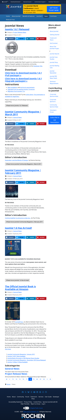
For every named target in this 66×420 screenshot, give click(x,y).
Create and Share (53, 39)
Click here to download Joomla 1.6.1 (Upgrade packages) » (23, 79)
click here (8, 349)
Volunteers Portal (53, 111)
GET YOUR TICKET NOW (53, 9)
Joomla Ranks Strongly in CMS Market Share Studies (23, 358)
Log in (43, 404)
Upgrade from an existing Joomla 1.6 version (21, 89)
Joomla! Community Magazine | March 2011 (23, 113)
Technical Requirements (54, 82)
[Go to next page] (47, 379)
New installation (12, 87)
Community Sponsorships (54, 106)
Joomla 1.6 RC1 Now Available (16, 356)
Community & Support (40, 2)
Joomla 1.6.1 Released (17, 29)
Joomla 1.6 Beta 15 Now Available (18, 362)
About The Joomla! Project (54, 47)
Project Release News (19, 32)
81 (40, 379)
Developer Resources (54, 2)
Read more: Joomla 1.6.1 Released (17, 105)
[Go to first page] (6, 379)
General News (17, 117)
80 (37, 379)
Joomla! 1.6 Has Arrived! (18, 228)
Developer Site (37, 66)
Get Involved (53, 43)
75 (20, 379)
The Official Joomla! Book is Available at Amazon (20, 288)
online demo (29, 94)
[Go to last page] (50, 379)
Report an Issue (35, 404)
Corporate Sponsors (53, 100)
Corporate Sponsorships (54, 95)
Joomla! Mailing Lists (54, 67)
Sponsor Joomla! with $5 (50, 402)
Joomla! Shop (54, 62)
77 (26, 379)
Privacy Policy (28, 402)
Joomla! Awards (54, 54)
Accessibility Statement (16, 402)
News (46, 16)
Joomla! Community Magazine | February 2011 (23, 172)
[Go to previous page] (9, 379)
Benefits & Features (29, 16)
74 (16, 379)
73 (13, 379)
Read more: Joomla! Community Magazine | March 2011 (24, 164)
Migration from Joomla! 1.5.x (16, 91)
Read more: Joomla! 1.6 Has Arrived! (18, 280)
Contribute (53, 16)
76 (23, 379)
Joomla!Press (19, 322)
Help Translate (25, 404)
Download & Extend (15, 2)
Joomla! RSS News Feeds (53, 77)
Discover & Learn (27, 2)
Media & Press (10, 20)
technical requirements (27, 87)
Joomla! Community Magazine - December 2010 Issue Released (27, 360)
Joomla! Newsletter (53, 72)
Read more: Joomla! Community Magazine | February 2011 (25, 222)
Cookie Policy (37, 402)
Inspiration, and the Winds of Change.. (16, 160)
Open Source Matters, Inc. (31, 412)
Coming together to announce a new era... (18, 218)
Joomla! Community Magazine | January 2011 (21, 354)
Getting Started (54, 35)
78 (30, 379)
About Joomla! (16, 16)
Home (8, 16)
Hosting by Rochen (33, 419)
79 (33, 379)
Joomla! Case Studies (54, 58)
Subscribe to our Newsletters (54, 119)
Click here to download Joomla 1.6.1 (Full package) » (23, 74)
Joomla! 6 (39, 16)
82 (44, 379)
